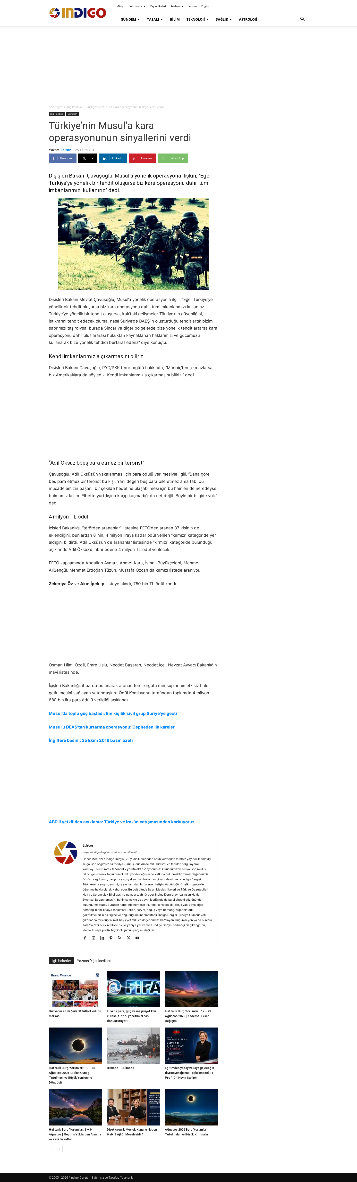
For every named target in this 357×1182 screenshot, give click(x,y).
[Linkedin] (104, 938)
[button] (302, 19)
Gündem (128, 19)
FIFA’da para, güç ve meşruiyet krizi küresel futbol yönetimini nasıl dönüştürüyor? (132, 1016)
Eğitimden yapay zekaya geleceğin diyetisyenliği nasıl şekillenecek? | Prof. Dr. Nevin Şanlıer (189, 1072)
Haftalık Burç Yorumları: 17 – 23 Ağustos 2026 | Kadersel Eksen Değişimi (188, 1016)
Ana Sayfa (55, 107)
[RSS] (122, 938)
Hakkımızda (135, 6)
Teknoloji (196, 19)
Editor (65, 149)
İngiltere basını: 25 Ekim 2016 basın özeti (91, 740)
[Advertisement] (178, 65)
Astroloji (248, 19)
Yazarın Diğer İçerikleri (94, 961)
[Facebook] (87, 938)
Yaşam (153, 19)
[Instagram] (95, 938)
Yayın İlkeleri (158, 6)
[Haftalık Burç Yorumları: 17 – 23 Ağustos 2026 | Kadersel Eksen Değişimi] (191, 989)
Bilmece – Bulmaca (120, 1068)
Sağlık (222, 19)
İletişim (192, 6)
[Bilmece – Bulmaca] (133, 1046)
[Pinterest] (113, 938)
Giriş (120, 6)
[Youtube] (139, 938)
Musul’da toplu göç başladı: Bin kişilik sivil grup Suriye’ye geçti (113, 713)
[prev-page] (52, 1149)
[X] (130, 938)
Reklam (175, 6)
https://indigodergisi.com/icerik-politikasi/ (110, 852)
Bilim (175, 19)
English (205, 6)
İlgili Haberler (61, 961)
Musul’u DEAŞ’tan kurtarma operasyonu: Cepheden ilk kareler (112, 727)
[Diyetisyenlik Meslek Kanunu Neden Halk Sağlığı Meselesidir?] (133, 1107)
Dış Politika (74, 107)
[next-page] (60, 1149)
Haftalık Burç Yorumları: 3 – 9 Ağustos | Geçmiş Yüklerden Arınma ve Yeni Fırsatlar (75, 1134)
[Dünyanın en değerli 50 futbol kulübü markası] (75, 989)
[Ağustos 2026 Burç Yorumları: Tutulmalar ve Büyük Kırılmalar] (191, 1107)
